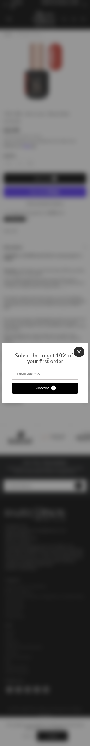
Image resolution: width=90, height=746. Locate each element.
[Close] (79, 352)
